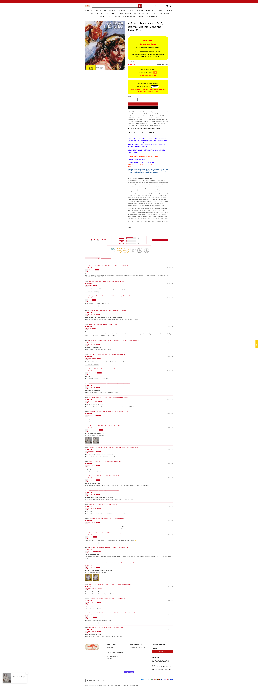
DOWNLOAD (154, 86)
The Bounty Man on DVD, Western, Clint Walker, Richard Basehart (107, 310)
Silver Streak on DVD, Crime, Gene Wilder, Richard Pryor (105, 324)
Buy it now (143, 107)
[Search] (139, 6)
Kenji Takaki (156, 128)
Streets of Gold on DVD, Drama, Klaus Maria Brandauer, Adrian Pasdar (108, 368)
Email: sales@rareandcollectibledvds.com (161, 671)
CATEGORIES (110, 653)
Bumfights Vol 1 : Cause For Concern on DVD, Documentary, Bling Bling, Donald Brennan (113, 295)
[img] (98, 239)
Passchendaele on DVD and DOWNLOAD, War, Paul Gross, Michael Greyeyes (110, 584)
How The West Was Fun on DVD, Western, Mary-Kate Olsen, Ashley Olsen (109, 383)
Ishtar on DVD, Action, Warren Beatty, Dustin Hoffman (104, 504)
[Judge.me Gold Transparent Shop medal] (126, 250)
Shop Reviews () (106, 258)
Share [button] (130, 227)
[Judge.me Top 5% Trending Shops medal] (146, 250)
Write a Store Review (160, 240)
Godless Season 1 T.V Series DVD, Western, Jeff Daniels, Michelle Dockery (109, 265)
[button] (163, 6)
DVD (155, 72)
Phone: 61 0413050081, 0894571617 (161, 674)
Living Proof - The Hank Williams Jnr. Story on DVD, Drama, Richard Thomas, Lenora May (114, 340)
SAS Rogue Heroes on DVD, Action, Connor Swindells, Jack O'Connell (108, 397)
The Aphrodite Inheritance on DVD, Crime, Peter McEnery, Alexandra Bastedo (110, 475)
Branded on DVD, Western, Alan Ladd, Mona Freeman (104, 490)
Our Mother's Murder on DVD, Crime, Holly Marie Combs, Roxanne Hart (109, 547)
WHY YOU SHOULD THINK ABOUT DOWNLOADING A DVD (115, 658)
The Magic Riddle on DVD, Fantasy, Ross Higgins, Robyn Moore (106, 518)
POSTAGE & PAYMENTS (113, 662)
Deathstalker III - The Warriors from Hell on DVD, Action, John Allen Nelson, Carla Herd (113, 613)
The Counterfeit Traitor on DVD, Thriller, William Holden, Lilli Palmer (108, 411)
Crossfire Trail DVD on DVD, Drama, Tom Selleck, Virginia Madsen (107, 354)
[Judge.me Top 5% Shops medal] (139, 250)
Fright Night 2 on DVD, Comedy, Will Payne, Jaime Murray (105, 461)
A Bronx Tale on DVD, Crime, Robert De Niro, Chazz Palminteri (106, 425)
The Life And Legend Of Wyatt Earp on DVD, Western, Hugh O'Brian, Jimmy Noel (111, 563)
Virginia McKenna (138, 128)
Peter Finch (148, 128)
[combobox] (116, 5)
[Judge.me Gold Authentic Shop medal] (119, 250)
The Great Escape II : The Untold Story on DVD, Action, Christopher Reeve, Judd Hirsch (113, 447)
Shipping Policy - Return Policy (137, 653)
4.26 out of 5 (102, 239)
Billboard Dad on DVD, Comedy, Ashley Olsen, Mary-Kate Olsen (106, 281)
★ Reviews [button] (256, 344)
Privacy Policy (133, 655)
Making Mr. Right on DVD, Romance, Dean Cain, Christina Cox (106, 627)
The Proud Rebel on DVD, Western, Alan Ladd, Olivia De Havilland (107, 598)
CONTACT (109, 664)
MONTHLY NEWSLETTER (113, 655)
